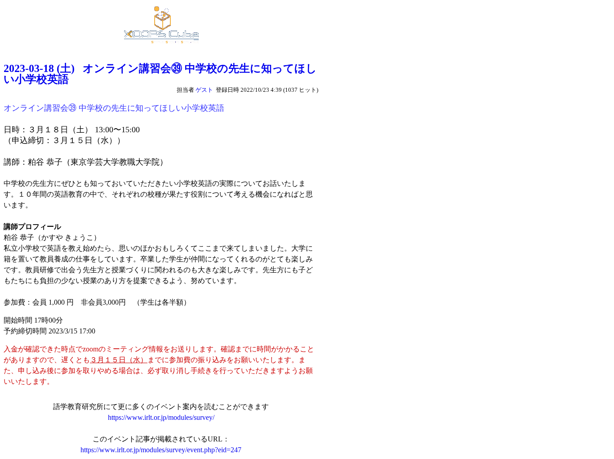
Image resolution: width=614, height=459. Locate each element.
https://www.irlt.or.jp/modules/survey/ (161, 417)
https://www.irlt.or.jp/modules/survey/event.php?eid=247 (160, 450)
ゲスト (204, 89)
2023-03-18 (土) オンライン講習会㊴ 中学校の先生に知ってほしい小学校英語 (160, 74)
